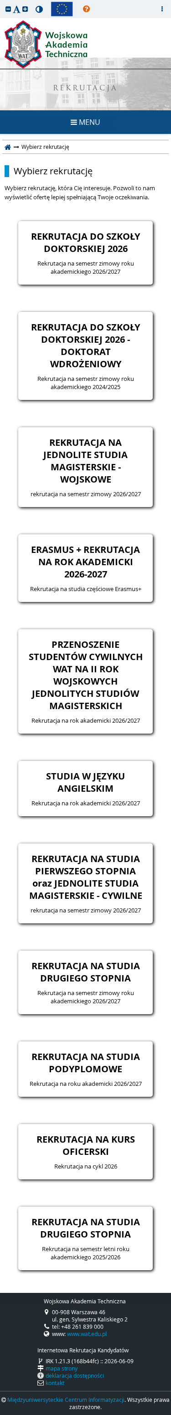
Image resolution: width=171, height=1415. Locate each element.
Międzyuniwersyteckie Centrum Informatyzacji (65, 1399)
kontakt (55, 1382)
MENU (88, 122)
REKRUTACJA (85, 88)
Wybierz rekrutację (53, 171)
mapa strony (62, 1368)
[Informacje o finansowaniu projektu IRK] (62, 9)
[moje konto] (162, 9)
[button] (8, 9)
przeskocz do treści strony (2, 2)
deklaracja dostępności (75, 1375)
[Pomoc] (86, 9)
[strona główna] (8, 146)
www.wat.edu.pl (87, 1333)
